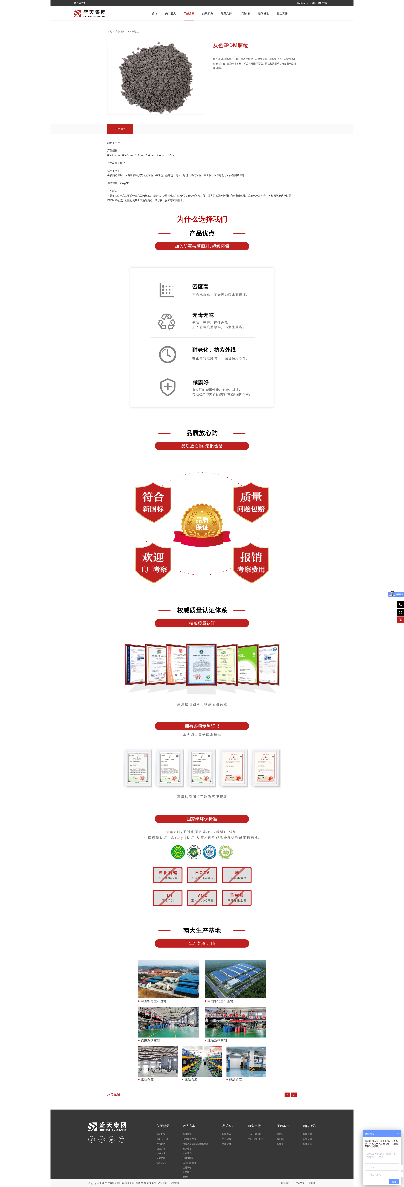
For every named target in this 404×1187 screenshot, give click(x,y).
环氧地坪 (187, 1172)
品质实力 (207, 13)
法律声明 (162, 1182)
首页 (154, 13)
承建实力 (226, 1143)
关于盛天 (170, 13)
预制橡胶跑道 (189, 1138)
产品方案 (189, 13)
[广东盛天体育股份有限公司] (89, 13)
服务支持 (226, 13)
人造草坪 (187, 1153)
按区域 (280, 1138)
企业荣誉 (161, 1148)
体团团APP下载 (320, 3)
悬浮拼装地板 (189, 1162)
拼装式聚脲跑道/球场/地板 (196, 1143)
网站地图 (285, 1182)
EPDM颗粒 (133, 31)
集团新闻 (307, 1134)
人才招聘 (161, 1157)
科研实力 (226, 1134)
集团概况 (161, 1134)
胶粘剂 (186, 1176)
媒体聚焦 (307, 1143)
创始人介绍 (162, 1138)
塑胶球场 (187, 1148)
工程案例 (245, 13)
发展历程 (161, 1143)
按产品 (280, 1134)
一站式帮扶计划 (256, 1134)
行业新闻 (307, 1138)
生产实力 (226, 1138)
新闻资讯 (263, 13)
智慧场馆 (187, 1167)
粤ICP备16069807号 (146, 1182)
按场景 (280, 1143)
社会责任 (282, 13)
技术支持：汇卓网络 (306, 1182)
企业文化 (161, 1153)
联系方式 (161, 1162)
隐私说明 (175, 1182)
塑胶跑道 (187, 1134)
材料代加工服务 (256, 1138)
